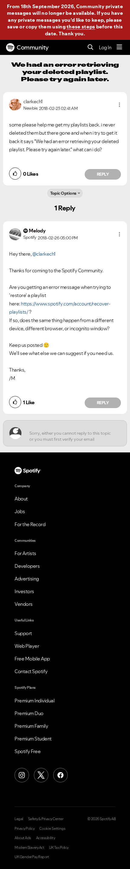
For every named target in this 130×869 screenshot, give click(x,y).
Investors (24, 591)
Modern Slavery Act (29, 847)
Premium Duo (29, 713)
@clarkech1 (44, 254)
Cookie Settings (52, 828)
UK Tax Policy (59, 847)
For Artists (25, 553)
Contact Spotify (31, 671)
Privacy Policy (24, 828)
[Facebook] (60, 775)
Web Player (27, 646)
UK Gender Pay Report (32, 857)
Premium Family (31, 726)
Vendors (24, 604)
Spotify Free (28, 751)
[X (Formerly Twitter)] (41, 775)
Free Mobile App (32, 658)
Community (33, 47)
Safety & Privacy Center (45, 818)
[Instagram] (22, 775)
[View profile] (15, 104)
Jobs (20, 511)
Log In (105, 47)
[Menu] (119, 47)
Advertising (27, 578)
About (21, 498)
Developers (27, 566)
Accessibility (45, 837)
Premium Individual (34, 700)
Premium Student (33, 738)
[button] (119, 104)
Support (23, 633)
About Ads (23, 837)
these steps (81, 26)
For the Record (30, 524)
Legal (19, 818)
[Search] (90, 47)
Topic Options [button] (63, 193)
